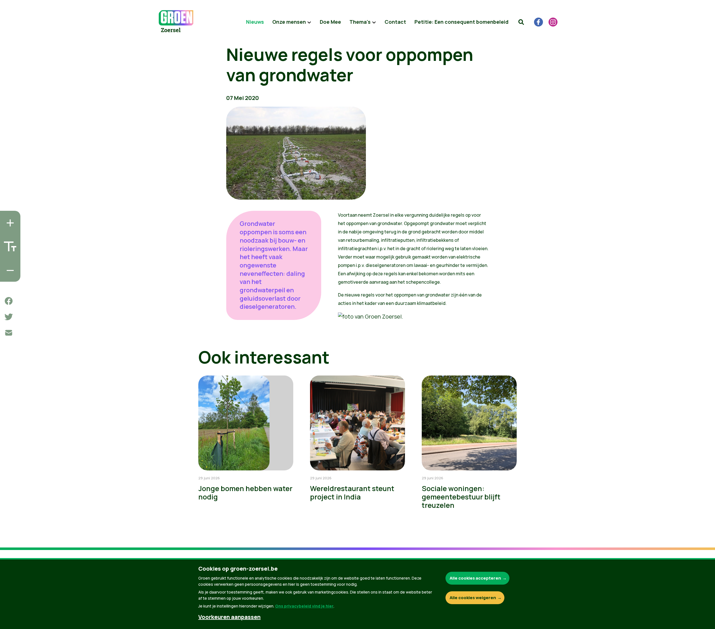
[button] (521, 22)
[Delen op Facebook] (9, 301)
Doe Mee (330, 21)
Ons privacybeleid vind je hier (304, 606)
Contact (395, 21)
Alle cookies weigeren (473, 598)
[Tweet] (9, 317)
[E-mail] (9, 333)
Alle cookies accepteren (475, 578)
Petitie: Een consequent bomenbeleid (461, 21)
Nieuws (255, 21)
